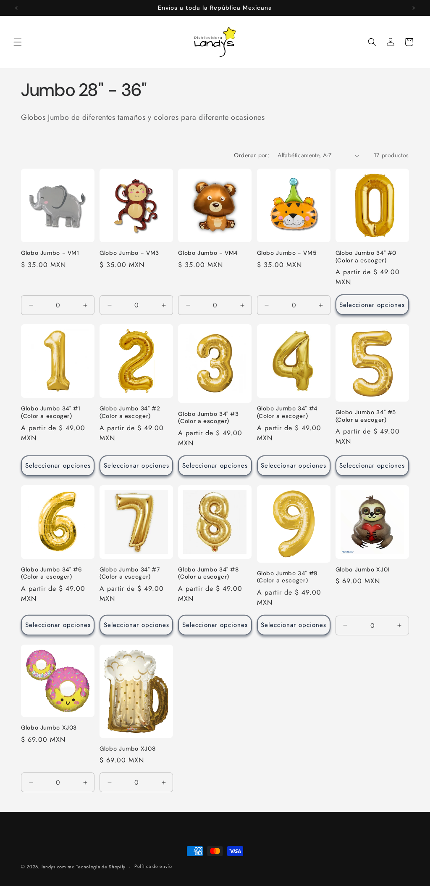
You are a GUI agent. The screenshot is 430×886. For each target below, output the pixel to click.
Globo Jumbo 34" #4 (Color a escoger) (287, 412)
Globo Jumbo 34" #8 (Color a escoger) (208, 573)
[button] (17, 42)
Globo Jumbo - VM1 (50, 253)
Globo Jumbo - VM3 (129, 253)
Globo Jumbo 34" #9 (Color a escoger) (287, 577)
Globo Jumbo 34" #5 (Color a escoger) (366, 416)
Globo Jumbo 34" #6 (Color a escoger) (51, 573)
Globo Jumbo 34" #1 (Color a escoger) (50, 412)
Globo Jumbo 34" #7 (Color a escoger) (130, 573)
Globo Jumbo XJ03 (49, 727)
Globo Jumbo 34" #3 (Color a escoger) (208, 417)
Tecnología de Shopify (101, 866)
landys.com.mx (58, 866)
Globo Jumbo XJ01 (363, 569)
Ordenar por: (251, 155)
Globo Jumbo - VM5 (287, 253)
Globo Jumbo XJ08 (127, 748)
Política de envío (153, 866)
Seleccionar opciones (372, 304)
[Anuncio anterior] (16, 8)
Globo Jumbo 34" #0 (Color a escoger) (366, 256)
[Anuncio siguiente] (413, 8)
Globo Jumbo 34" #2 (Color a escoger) (130, 412)
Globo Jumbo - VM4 (208, 253)
